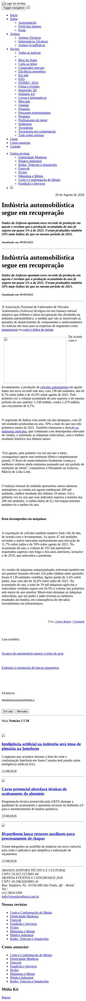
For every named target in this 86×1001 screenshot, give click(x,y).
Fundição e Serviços (31, 183)
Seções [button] (14, 49)
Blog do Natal (27, 60)
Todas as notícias (29, 52)
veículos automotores (53, 387)
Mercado (24, 101)
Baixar (6, 997)
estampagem (10, 329)
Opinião (23, 105)
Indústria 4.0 (26, 94)
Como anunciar (20, 142)
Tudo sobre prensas (31, 135)
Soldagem (25, 124)
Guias (14, 139)
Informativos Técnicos (33, 41)
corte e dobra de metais (37, 329)
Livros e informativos (32, 97)
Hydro (22, 172)
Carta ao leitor (27, 64)
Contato (15, 146)
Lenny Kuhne (63, 621)
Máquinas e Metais (30, 176)
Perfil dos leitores (29, 26)
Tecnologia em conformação (37, 131)
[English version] (11, 187)
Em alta (23, 75)
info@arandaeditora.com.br (20, 896)
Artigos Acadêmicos (31, 45)
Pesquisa (24, 109)
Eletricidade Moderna (32, 157)
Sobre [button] (14, 19)
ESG (21, 79)
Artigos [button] (15, 34)
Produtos (24, 116)
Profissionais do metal (32, 120)
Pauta (22, 30)
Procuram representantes (34, 112)
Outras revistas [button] (19, 153)
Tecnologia (25, 127)
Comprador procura (31, 67)
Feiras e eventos (28, 86)
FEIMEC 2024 (28, 82)
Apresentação (27, 22)
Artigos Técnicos (29, 37)
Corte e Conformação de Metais (39, 180)
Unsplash (78, 621)
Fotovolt (23, 168)
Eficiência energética (32, 71)
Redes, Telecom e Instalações (37, 165)
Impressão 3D (27, 90)
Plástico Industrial (30, 161)
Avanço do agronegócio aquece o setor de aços (32, 653)
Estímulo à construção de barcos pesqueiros (30, 667)
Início (14, 15)
